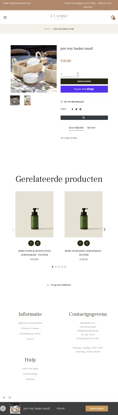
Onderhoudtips (30, 373)
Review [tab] (91, 127)
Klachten (30, 379)
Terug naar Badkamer (60, 285)
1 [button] (52, 267)
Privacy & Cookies (30, 328)
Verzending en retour (30, 333)
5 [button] (65, 267)
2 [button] (56, 267)
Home (47, 28)
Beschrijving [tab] (76, 127)
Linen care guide (30, 368)
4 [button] (62, 267)
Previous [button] (13, 229)
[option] (34, 229)
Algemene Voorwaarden (30, 322)
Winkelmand (97, 408)
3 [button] (59, 267)
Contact (30, 338)
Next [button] (104, 229)
